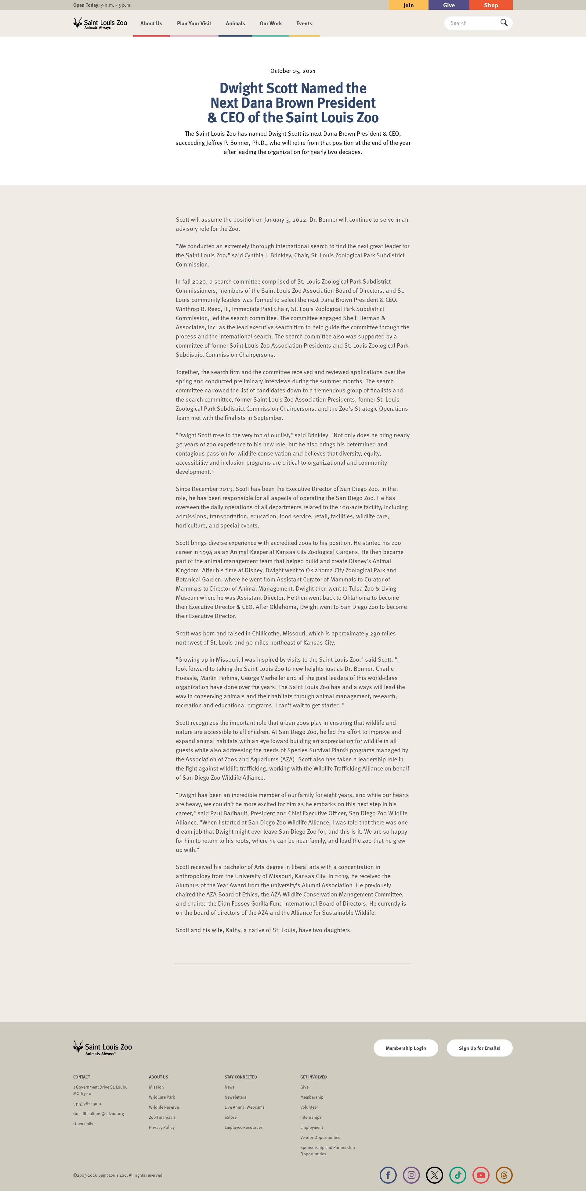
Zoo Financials (162, 1117)
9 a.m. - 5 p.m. (102, 4)
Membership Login (406, 1047)
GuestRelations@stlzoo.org (98, 1113)
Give (449, 4)
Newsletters (235, 1097)
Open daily (83, 1123)
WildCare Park (162, 1097)
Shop (491, 4)
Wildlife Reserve (164, 1107)
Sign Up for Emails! (480, 1047)
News (230, 1087)
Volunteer (309, 1107)
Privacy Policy (162, 1127)
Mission (156, 1087)
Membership (312, 1097)
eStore (231, 1117)
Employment (311, 1127)
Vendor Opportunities (320, 1137)
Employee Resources (244, 1127)
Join (408, 4)
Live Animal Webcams (245, 1107)
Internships (311, 1117)
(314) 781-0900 (87, 1103)
